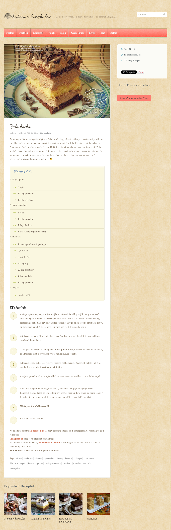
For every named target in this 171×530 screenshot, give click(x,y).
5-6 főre (19, 458)
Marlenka (92, 518)
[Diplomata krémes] (43, 503)
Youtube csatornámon (49, 442)
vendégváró (15, 468)
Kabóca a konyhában (32, 16)
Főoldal (10, 33)
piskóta (40, 463)
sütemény (77, 463)
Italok (52, 33)
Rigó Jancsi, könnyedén (65, 520)
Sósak (63, 33)
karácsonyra (89, 458)
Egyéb (92, 33)
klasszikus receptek (18, 463)
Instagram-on (16, 439)
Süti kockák (45, 133)
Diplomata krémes (41, 518)
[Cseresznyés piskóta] (15, 503)
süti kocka (87, 463)
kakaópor (78, 458)
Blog (103, 33)
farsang (60, 458)
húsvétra (68, 458)
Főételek (23, 33)
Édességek (38, 33)
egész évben (49, 458)
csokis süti (29, 458)
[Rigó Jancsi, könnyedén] (70, 503)
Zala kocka (20, 126)
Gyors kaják (77, 33)
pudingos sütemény (53, 463)
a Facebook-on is (37, 431)
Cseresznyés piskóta (14, 518)
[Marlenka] (98, 503)
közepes (31, 463)
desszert (39, 458)
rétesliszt (67, 463)
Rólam (113, 33)
